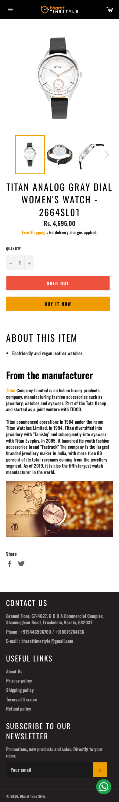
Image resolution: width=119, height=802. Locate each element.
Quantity (13, 248)
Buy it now (58, 304)
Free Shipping (33, 232)
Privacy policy (19, 680)
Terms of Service (21, 699)
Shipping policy (20, 689)
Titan (10, 390)
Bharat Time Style (32, 796)
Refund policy (18, 708)
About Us (14, 671)
